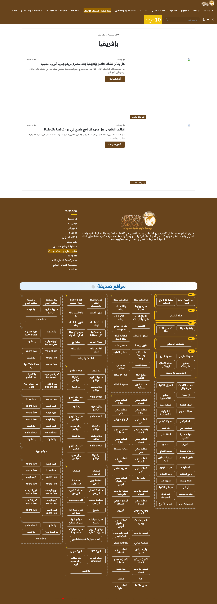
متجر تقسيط (121, 448)
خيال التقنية (186, 404)
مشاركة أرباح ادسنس (125, 11)
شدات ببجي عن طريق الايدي (121, 481)
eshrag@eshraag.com (123, 239)
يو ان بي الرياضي (120, 366)
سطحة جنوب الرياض (96, 501)
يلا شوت (96, 370)
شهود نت (166, 480)
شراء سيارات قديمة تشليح (86, 538)
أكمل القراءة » (114, 78)
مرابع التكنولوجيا (165, 396)
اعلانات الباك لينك (120, 318)
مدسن (165, 444)
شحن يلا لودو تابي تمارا (121, 492)
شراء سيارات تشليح (96, 521)
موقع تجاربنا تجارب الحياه (76, 334)
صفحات (13, 11)
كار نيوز (166, 427)
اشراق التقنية (166, 385)
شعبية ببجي (141, 542)
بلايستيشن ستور (141, 551)
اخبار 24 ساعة (120, 374)
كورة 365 (96, 551)
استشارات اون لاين (165, 459)
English (75, 11)
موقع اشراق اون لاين (165, 364)
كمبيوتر (185, 11)
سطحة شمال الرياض (96, 492)
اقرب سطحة (76, 499)
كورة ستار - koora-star (31, 333)
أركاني (185, 487)
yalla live (41, 319)
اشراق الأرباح (166, 503)
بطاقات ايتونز (121, 542)
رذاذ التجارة (166, 473)
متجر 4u (141, 477)
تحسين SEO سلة (165, 330)
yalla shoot (76, 370)
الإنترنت (196, 11)
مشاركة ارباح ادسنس (166, 301)
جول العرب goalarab (96, 559)
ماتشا (121, 578)
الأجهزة (173, 11)
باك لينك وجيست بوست (141, 355)
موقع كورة (41, 451)
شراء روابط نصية (141, 308)
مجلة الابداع (166, 450)
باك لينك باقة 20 (76, 314)
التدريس (141, 325)
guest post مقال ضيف (76, 301)
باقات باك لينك (121, 308)
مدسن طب (121, 345)
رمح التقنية (186, 473)
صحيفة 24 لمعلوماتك (56, 11)
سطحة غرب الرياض (76, 492)
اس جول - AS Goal (31, 385)
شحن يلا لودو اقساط (121, 431)
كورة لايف (51, 405)
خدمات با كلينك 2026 (96, 334)
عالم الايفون (186, 421)
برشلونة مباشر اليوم (31, 301)
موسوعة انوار (186, 503)
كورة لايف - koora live (51, 492)
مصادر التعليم (121, 352)
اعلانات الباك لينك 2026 (120, 337)
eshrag (119, 60)
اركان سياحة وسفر (176, 372)
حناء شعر (121, 568)
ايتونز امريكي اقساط (121, 502)
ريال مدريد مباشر (96, 388)
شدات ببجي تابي (121, 411)
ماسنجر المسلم (175, 343)
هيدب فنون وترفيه (141, 386)
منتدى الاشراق (141, 335)
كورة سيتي (76, 551)
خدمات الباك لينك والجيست (96, 302)
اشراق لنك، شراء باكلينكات (141, 318)
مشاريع (76, 341)
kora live (31, 399)
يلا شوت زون (51, 531)
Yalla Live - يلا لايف (31, 366)
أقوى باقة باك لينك (76, 324)
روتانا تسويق (186, 450)
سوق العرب (96, 312)
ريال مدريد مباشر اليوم (51, 301)
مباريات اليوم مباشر (96, 379)
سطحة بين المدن (96, 482)
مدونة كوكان (165, 421)
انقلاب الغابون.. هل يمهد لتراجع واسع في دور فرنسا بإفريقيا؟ (84, 129)
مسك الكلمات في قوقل (185, 387)
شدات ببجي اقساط (141, 401)
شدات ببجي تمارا (121, 401)
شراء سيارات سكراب (76, 511)
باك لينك (144, 11)
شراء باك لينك (141, 299)
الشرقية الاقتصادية (165, 413)
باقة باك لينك (186, 328)
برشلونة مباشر (76, 379)
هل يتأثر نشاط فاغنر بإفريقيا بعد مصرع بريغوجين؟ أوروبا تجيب (83, 64)
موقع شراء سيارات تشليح (76, 521)
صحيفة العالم (121, 384)
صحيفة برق (165, 356)
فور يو (121, 510)
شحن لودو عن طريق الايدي (120, 534)
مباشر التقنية (166, 487)
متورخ (185, 444)
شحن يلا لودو (141, 532)
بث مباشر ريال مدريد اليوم (75, 561)
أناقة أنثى (166, 434)
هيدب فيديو (166, 467)
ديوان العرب (96, 341)
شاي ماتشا (141, 585)
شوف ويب (165, 404)
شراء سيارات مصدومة (76, 531)
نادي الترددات (186, 457)
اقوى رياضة (141, 345)
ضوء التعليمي (186, 356)
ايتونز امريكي (121, 419)
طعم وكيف (186, 480)
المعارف (185, 467)
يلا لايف (86, 570)
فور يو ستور (120, 468)
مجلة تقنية (141, 364)
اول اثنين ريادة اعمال (185, 301)
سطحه (76, 470)
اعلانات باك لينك (96, 350)
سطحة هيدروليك (76, 482)
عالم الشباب (175, 315)
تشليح (96, 509)
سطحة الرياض (96, 472)
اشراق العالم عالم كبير (120, 327)
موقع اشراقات (185, 364)
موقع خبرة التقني (186, 436)
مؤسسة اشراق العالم (31, 11)
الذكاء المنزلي (158, 11)
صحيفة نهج (186, 427)
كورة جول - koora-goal (51, 343)
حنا (141, 578)
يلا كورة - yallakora (31, 376)
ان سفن (186, 394)
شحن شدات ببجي (140, 522)
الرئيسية (208, 11)
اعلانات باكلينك (86, 358)
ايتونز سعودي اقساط (141, 431)
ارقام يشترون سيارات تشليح (96, 531)
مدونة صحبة (186, 493)
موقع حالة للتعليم (141, 376)
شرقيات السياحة (165, 495)
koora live (31, 350)
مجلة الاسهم (185, 411)
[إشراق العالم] (208, 3)
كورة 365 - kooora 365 (51, 385)
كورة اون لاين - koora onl (51, 376)
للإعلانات (58, 598)
